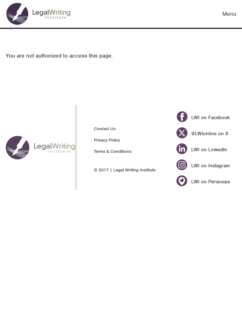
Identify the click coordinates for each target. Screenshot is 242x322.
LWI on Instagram (209, 166)
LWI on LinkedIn (208, 150)
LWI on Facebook (209, 117)
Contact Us (105, 128)
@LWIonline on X (209, 133)
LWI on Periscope (210, 182)
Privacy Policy (107, 140)
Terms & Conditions (112, 151)
